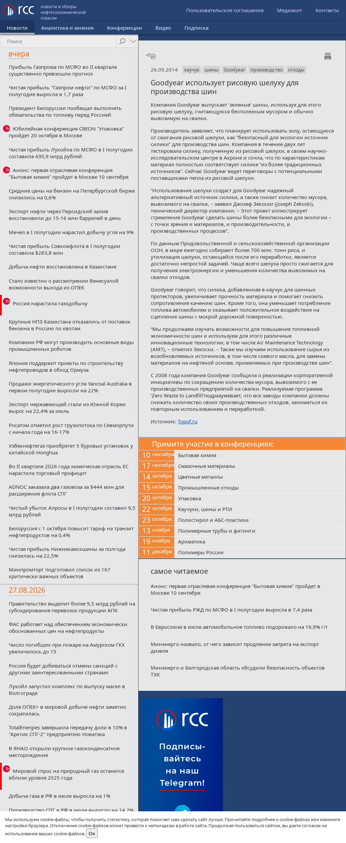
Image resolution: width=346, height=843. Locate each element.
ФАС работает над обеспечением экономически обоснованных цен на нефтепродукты (68, 627)
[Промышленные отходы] (260, 488)
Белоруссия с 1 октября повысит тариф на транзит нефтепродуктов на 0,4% (71, 531)
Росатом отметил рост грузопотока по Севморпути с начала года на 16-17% (71, 428)
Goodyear (234, 69)
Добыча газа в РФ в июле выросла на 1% (59, 795)
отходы (296, 69)
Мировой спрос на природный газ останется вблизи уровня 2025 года (66, 774)
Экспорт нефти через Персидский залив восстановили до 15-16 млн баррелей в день (65, 214)
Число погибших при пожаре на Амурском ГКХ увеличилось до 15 (67, 648)
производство (266, 69)
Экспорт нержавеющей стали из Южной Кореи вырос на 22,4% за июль (67, 407)
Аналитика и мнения (67, 27)
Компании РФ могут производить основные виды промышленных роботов (71, 345)
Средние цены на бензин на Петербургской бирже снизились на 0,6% (72, 194)
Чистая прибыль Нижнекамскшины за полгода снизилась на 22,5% (67, 552)
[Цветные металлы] (260, 477)
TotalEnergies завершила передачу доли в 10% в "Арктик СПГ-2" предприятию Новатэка (68, 730)
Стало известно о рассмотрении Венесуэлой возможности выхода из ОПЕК (64, 284)
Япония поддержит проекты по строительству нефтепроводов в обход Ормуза (66, 366)
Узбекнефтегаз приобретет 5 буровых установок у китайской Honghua (71, 449)
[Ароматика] (260, 542)
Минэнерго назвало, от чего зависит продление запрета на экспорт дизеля (235, 647)
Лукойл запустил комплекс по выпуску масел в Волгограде (67, 689)
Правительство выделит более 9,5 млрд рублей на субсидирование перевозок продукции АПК (72, 607)
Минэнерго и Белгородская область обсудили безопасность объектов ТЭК (238, 671)
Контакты (327, 10)
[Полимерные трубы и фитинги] (260, 531)
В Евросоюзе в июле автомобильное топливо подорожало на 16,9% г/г (239, 626)
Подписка (196, 27)
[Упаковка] (260, 499)
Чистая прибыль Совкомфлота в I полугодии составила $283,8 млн (64, 249)
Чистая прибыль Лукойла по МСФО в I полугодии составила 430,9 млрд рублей (71, 153)
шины (211, 69)
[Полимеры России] (260, 553)
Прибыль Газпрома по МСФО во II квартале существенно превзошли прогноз (63, 70)
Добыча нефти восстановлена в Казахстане (62, 266)
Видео (163, 27)
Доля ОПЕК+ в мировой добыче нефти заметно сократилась (67, 710)
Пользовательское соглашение (225, 10)
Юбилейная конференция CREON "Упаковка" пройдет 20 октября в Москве (66, 132)
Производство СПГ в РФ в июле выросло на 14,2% (71, 810)
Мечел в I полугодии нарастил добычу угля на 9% (71, 232)
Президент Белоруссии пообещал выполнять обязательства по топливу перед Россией (65, 111)
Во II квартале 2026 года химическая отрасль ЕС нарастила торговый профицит (68, 469)
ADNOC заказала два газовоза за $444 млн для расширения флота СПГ (66, 490)
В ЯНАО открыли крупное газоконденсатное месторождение (64, 751)
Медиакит (289, 10)
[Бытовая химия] (260, 456)
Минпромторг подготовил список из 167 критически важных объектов (59, 573)
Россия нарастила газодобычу (50, 303)
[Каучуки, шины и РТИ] (260, 510)
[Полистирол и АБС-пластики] (260, 520)
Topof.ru (187, 421)
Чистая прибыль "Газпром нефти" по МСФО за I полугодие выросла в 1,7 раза (67, 90)
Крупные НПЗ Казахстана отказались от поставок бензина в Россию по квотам (69, 325)
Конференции (124, 27)
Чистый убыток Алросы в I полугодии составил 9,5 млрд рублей (72, 511)
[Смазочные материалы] (260, 466)
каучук (191, 69)
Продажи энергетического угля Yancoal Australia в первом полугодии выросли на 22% (70, 387)
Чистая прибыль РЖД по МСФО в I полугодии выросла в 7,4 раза (231, 609)
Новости (17, 27)
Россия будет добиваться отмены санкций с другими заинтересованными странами (63, 669)
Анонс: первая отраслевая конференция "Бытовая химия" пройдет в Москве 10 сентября (68, 173)
